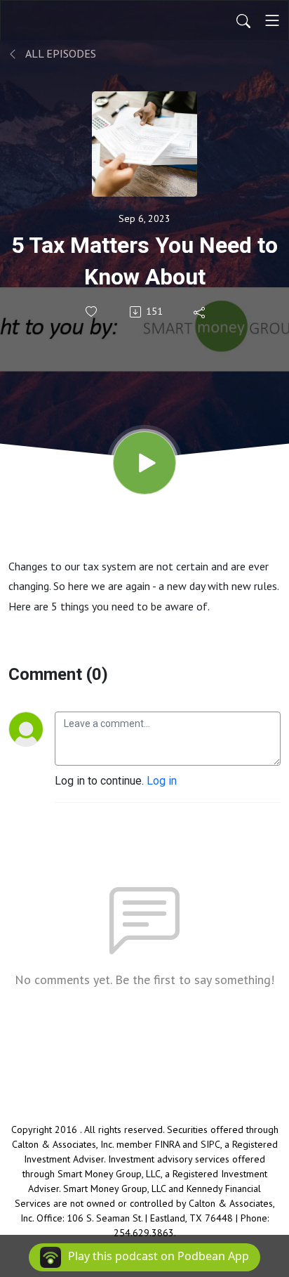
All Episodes (59, 53)
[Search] (243, 20)
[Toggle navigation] (272, 20)
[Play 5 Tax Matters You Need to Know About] (144, 463)
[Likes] (92, 311)
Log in (162, 780)
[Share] (200, 312)
